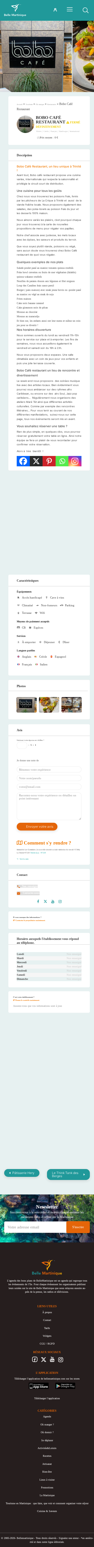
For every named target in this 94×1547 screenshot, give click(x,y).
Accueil (19, 104)
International (74, 131)
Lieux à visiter (47, 1479)
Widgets (47, 1335)
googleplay (61, 1384)
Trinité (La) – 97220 (38, 853)
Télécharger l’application (47, 1398)
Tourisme (29, 104)
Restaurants (51, 104)
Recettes (47, 1455)
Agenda (47, 1416)
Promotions (47, 1487)
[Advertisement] (47, 522)
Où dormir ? (47, 1432)
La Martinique (47, 1495)
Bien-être (47, 1471)
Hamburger (63, 131)
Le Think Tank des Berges (65, 1174)
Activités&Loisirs (47, 1448)
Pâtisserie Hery (23, 1173)
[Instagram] (74, 461)
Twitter (43, 1360)
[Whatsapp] (62, 461)
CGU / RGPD (47, 1343)
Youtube (52, 1360)
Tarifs (47, 1328)
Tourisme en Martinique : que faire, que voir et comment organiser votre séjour (47, 1503)
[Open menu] (69, 9)
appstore (33, 1384)
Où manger (40, 104)
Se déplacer (47, 1440)
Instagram (60, 1360)
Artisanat (47, 1463)
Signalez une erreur (69, 1538)
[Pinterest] (49, 461)
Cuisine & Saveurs (47, 1511)
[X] (36, 461)
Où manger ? (47, 1424)
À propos (47, 1312)
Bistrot (39, 131)
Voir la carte (23, 859)
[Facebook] (23, 461)
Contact (47, 1320)
